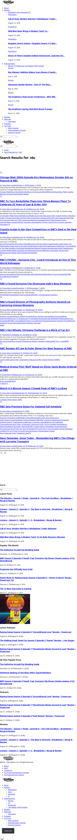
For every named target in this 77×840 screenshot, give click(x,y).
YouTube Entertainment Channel (16, 773)
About (6, 8)
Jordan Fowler (62, 248)
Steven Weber (23, 194)
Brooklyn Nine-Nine (46, 418)
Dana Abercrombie (9, 185)
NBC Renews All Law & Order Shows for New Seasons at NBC (36, 348)
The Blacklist (30, 429)
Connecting (13, 420)
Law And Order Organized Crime (31, 218)
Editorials (7, 119)
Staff (6, 768)
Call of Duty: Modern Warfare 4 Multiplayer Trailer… (32, 19)
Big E (2, 341)
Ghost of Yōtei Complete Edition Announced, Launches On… (36, 55)
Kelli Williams (43, 274)
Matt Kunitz (25, 250)
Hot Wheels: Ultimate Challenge (40, 341)
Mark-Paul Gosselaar (56, 274)
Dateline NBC (35, 420)
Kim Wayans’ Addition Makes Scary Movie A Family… (32, 72)
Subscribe (8, 831)
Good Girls (61, 420)
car (5, 341)
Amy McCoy (15, 244)
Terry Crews (60, 341)
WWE (67, 341)
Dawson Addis (55, 246)
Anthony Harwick (6, 316)
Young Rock (28, 431)
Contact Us (8, 770)
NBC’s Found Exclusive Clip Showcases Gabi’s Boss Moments (35, 283)
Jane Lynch (32, 422)
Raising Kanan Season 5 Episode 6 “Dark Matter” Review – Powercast (32, 716)
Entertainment (9, 64)
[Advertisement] (36, 166)
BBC (19, 418)
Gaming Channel (14, 132)
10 (5, 453)
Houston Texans (11, 422)
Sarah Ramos (13, 194)
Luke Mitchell (43, 192)
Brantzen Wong (35, 244)
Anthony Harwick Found (22, 316)
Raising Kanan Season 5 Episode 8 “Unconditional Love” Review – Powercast (35, 632)
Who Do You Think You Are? (13, 431)
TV (1, 172)
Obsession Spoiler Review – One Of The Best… (30, 84)
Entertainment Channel (17, 130)
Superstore (10, 429)
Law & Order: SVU (40, 424)
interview (18, 216)
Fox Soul (16, 248)
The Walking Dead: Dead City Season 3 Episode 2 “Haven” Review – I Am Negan (37, 640)
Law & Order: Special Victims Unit (58, 216)
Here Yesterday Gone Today (10, 433)
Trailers (3, 383)
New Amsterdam (56, 427)
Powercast (12, 805)
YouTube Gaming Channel (14, 775)
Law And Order (13, 218)
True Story (62, 429)
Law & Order (4, 360)
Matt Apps (17, 250)
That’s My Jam (20, 429)
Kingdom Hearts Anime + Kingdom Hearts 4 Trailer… (32, 43)
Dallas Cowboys (24, 420)
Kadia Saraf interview (38, 216)
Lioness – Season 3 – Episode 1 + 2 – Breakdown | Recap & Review (31, 520)
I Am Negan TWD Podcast (17, 807)
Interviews (12, 121)
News (2, 325)
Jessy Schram (33, 192)
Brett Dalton (16, 274)
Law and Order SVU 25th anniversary (17, 220)
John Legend (41, 422)
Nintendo (11, 794)
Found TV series (17, 319)
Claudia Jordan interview (41, 246)
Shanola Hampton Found (59, 321)
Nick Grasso (50, 250)
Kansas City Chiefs (52, 422)
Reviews (7, 117)
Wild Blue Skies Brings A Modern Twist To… (28, 31)
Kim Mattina (8, 250)
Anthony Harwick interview (41, 316)
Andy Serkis (4, 381)
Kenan (9, 424)
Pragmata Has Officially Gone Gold (16, 569)
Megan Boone (13, 427)
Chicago (6, 420)
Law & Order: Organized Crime (20, 360)
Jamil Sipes (41, 248)
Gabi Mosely (10, 295)
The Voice (38, 429)
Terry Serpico (49, 222)
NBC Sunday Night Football (40, 427)
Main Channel (13, 128)
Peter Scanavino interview (28, 222)
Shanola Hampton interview (30, 323)
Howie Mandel (24, 248)
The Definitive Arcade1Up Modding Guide (19, 550)
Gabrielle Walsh (33, 274)
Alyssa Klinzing (5, 244)
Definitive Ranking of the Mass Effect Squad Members (25, 672)
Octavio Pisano (49, 220)
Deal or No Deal (66, 246)
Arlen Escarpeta (6, 274)
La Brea (3, 400)
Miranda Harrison (36, 250)
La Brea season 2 (12, 400)
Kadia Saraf (26, 216)
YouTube (7, 126)
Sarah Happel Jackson (14, 253)
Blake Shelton (26, 418)
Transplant (54, 429)
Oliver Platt (62, 192)
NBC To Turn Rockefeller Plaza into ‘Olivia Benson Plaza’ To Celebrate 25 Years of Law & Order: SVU (35, 202)
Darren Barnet (15, 192)
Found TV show (29, 319)
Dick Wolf (24, 192)
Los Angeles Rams (54, 424)
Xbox (10, 792)
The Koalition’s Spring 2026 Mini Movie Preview (30, 109)
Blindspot (35, 418)
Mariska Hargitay (37, 220)
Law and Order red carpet (53, 218)
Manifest (4, 427)
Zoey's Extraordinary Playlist (44, 431)
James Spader (23, 422)
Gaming (7, 10)
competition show (13, 341)
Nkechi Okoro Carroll (29, 321)
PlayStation (12, 15)
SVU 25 (41, 222)
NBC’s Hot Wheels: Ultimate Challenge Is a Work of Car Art (35, 330)
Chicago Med (5, 192)
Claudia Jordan (46, 244)
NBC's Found (39, 295)
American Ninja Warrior (9, 418)
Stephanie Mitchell (30, 253)
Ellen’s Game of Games (48, 420)
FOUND (24, 274)
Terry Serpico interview (63, 222)
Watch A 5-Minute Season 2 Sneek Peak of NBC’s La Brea (33, 388)
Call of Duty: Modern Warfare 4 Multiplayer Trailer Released (28, 528)
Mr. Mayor (22, 427)
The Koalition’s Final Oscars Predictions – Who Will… (32, 97)
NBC (44, 250)
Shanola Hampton (11, 276)
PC (9, 796)
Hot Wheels (24, 341)
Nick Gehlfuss (53, 192)
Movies (10, 68)
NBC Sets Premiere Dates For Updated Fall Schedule (30, 406)
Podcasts (7, 124)
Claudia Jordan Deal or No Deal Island (17, 246)
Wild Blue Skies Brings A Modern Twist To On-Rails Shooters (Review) (32, 537)
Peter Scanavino (13, 222)
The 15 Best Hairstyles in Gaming (15, 588)
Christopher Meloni (7, 216)
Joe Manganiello (51, 248)
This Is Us (46, 429)
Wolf (14, 381)
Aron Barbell (24, 244)
